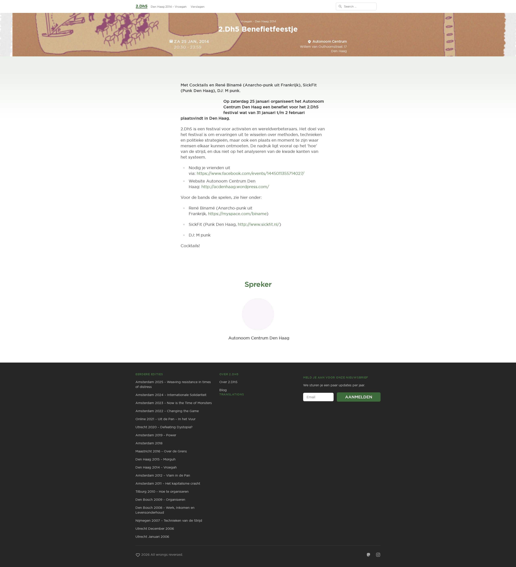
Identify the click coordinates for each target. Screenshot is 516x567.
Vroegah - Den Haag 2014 (258, 21)
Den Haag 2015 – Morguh (155, 459)
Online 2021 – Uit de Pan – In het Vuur (165, 419)
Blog (223, 390)
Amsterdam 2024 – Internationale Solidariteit (170, 395)
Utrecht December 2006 (154, 529)
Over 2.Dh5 (228, 382)
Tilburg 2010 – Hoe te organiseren (162, 491)
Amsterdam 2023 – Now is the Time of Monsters (173, 403)
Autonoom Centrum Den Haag (258, 337)
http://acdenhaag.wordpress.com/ (235, 186)
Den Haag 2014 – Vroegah (169, 6)
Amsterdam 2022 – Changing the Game (167, 411)
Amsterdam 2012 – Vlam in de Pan (162, 475)
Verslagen (198, 6)
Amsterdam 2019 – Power (155, 435)
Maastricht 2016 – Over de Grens (161, 451)
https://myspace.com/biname (237, 213)
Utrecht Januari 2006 (152, 537)
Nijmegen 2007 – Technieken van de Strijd (168, 520)
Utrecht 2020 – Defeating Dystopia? (163, 427)
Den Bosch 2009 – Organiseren (160, 500)
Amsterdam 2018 (148, 443)
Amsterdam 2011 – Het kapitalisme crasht (167, 483)
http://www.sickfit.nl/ (258, 224)
